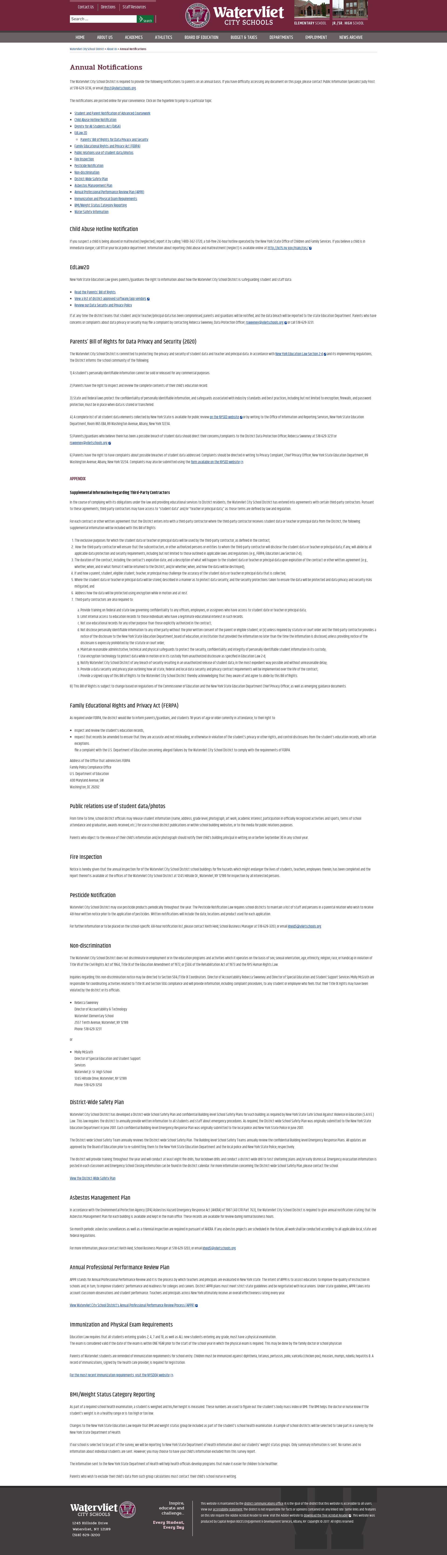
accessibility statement (227, 1509)
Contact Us (86, 7)
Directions (108, 7)
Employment (316, 37)
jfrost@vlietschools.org (120, 88)
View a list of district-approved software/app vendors (110, 299)
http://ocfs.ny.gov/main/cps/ (288, 248)
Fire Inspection (84, 159)
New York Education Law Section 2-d (299, 354)
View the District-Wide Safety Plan (92, 1178)
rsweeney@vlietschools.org (265, 323)
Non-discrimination (86, 173)
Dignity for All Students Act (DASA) (97, 126)
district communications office (263, 1504)
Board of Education (201, 37)
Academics (134, 37)
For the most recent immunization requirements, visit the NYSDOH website (120, 1375)
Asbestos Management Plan (93, 186)
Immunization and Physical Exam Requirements (105, 199)
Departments (281, 37)
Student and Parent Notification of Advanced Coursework (112, 113)
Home (80, 37)
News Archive (351, 37)
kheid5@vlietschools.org (304, 926)
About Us (105, 37)
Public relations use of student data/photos (103, 153)
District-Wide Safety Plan (91, 179)
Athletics (163, 37)
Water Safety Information (91, 212)
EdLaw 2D (80, 133)
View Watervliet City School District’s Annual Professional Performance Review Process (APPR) (132, 1305)
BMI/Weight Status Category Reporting (100, 205)
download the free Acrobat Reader (326, 1515)
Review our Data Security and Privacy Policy (103, 305)
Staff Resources (134, 7)
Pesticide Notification (88, 166)
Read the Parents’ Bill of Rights (95, 292)
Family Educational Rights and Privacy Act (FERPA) (107, 146)
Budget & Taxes (244, 37)
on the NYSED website (224, 417)
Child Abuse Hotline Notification (95, 120)
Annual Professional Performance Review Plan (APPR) (109, 192)
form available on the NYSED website (215, 462)
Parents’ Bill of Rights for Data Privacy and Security (114, 140)
